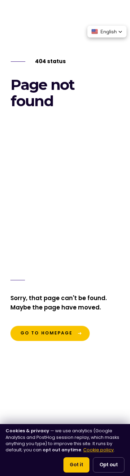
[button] (107, 31)
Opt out (108, 464)
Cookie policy (98, 450)
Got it (76, 464)
